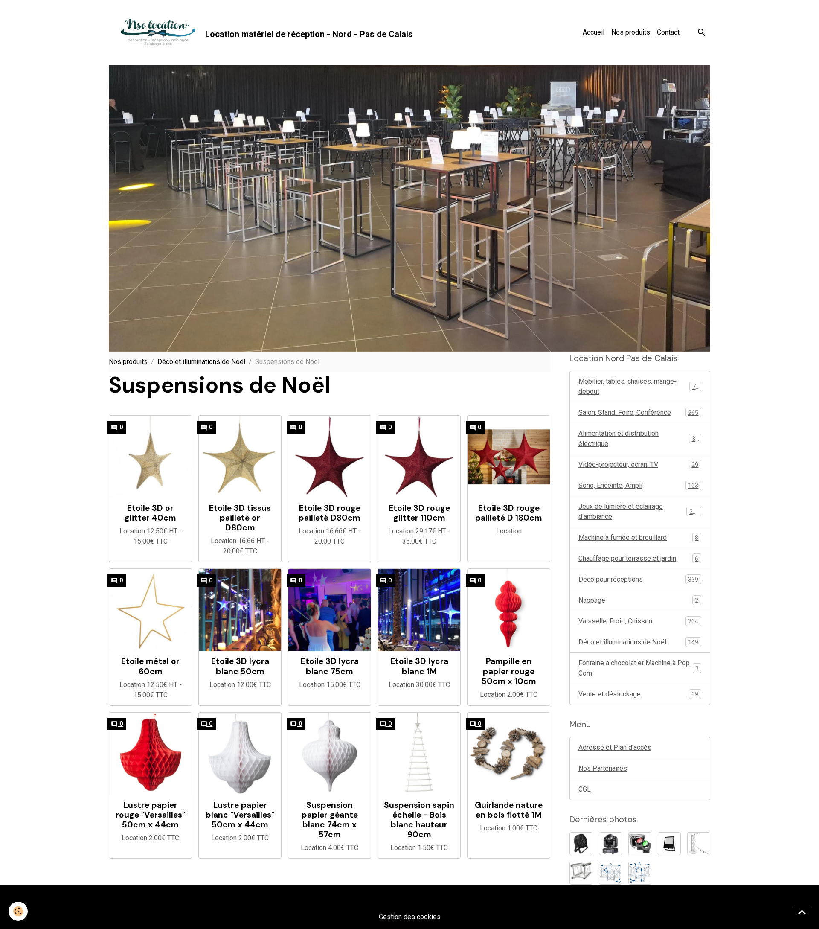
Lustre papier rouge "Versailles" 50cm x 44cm (150, 815)
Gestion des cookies (410, 917)
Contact (668, 32)
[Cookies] (18, 911)
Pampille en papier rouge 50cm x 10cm (509, 671)
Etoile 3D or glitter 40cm (150, 513)
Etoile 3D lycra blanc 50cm (240, 666)
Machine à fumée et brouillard (638, 537)
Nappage (638, 600)
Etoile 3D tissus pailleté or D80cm (240, 518)
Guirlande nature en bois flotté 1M (509, 810)
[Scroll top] (802, 912)
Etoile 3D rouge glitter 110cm (419, 513)
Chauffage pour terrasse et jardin (638, 558)
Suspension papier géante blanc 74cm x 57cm (330, 820)
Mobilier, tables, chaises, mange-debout (638, 386)
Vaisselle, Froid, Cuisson (638, 621)
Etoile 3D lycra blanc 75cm (330, 666)
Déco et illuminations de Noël (201, 362)
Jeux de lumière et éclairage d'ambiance (639, 511)
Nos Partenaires (602, 768)
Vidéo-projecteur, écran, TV (638, 464)
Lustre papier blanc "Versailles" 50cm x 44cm (240, 815)
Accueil (593, 32)
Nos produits (630, 32)
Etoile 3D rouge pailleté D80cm (329, 513)
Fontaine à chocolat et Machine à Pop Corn (638, 668)
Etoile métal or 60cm (150, 666)
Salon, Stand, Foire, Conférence (638, 412)
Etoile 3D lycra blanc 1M (419, 666)
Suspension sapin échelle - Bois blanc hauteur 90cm (419, 820)
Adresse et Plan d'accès (614, 747)
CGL (584, 789)
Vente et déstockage (638, 694)
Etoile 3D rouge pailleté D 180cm (508, 513)
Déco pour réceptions (638, 579)
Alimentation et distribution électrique (638, 438)
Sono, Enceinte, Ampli (638, 485)
